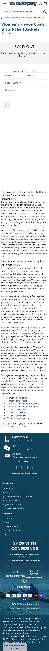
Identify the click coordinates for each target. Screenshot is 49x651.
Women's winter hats (16, 415)
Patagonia (38, 238)
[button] (45, 3)
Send (6, 104)
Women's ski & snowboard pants (22, 406)
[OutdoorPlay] (2, 18)
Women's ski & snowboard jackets (23, 403)
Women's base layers (17, 412)
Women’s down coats (17, 397)
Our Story (7, 518)
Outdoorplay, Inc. (31, 604)
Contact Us (8, 488)
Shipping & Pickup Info (13, 500)
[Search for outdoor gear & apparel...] (45, 12)
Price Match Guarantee (13, 508)
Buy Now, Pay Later (12, 504)
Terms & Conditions (12, 530)
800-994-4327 (8, 639)
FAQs (5, 492)
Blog (5, 534)
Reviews (6, 522)
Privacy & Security (11, 526)
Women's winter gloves (18, 418)
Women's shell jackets (17, 400)
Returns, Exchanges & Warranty (17, 496)
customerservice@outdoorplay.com (19, 636)
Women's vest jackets (17, 409)
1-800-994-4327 (20, 437)
